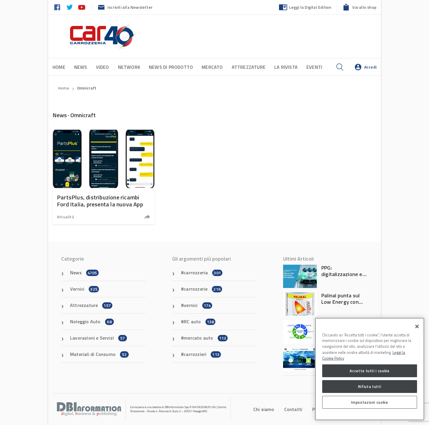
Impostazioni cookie (369, 402)
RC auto (199, 321)
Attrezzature (249, 67)
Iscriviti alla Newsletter (130, 7)
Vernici (83, 288)
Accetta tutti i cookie (369, 371)
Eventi (314, 67)
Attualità (65, 217)
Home (59, 67)
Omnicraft (87, 88)
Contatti (293, 409)
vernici (197, 305)
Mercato (212, 67)
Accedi (370, 67)
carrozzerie (202, 288)
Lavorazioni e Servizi (97, 337)
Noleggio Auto (91, 321)
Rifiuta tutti (369, 386)
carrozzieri (201, 354)
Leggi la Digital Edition (310, 7)
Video (102, 67)
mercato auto (205, 337)
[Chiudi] (417, 326)
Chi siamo (263, 409)
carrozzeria (202, 272)
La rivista (286, 67)
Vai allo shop (364, 7)
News (80, 67)
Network (129, 67)
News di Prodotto (171, 67)
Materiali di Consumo (98, 354)
